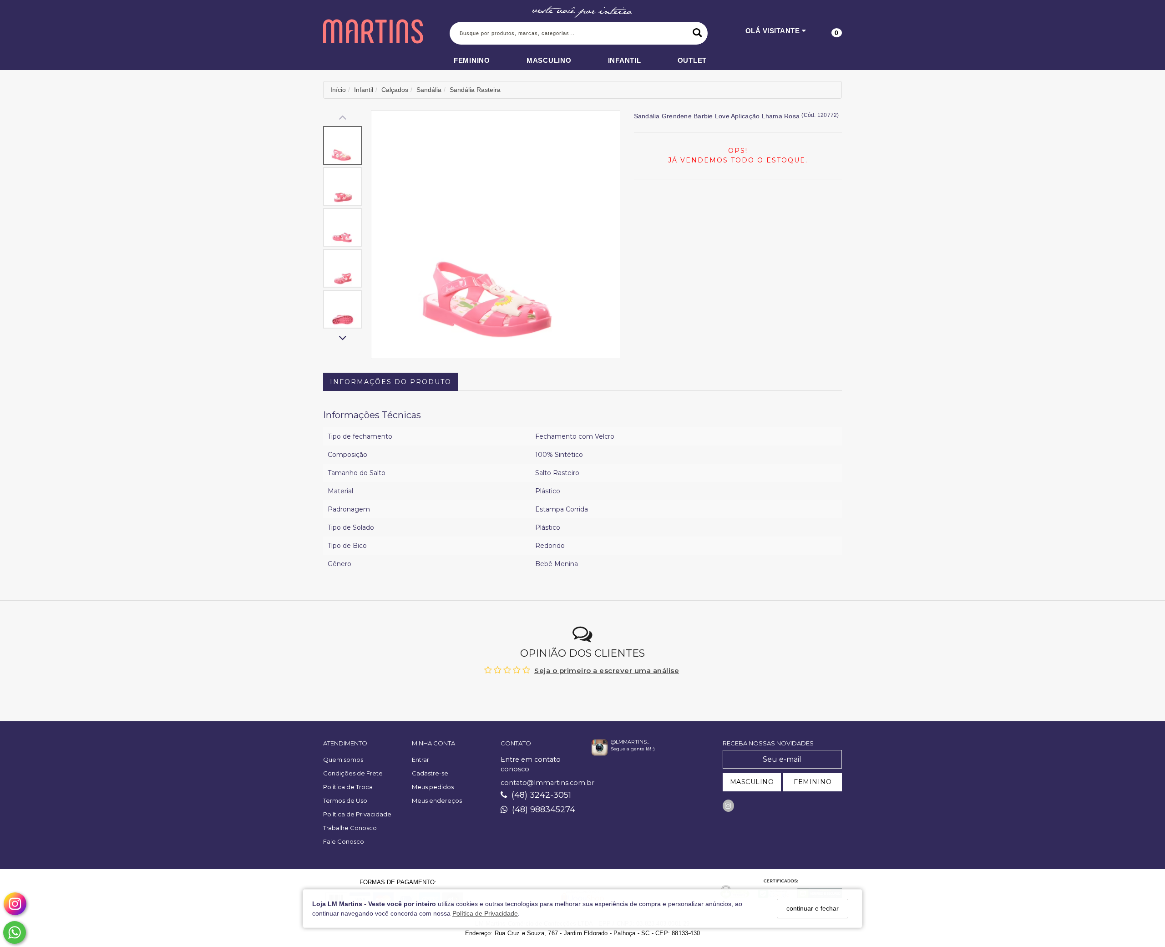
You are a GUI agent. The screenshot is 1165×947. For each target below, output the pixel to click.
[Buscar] (697, 33)
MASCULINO (752, 782)
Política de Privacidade (485, 913)
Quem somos (343, 759)
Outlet (692, 60)
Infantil (624, 60)
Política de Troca (348, 786)
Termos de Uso (345, 800)
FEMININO (812, 782)
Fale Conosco (343, 841)
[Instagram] (728, 805)
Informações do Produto (390, 382)
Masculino (549, 60)
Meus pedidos (433, 786)
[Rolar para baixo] (342, 339)
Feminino (472, 60)
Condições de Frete (353, 773)
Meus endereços (437, 800)
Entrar (420, 759)
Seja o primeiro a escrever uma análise (606, 670)
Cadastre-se (430, 773)
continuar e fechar (812, 908)
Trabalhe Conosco (350, 827)
